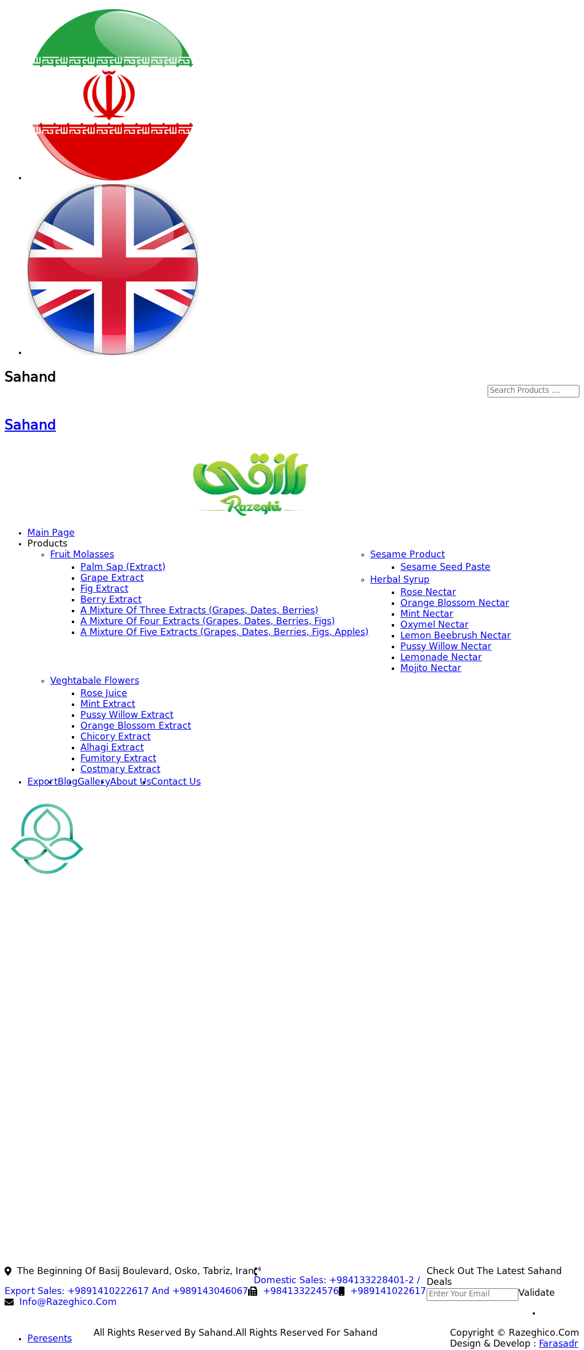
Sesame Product (407, 555)
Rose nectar (428, 592)
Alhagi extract (112, 748)
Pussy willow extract (126, 715)
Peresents (49, 1339)
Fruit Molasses (82, 555)
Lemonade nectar (441, 657)
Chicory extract (115, 737)
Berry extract (110, 600)
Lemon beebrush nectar (455, 636)
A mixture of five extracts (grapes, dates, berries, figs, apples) (224, 632)
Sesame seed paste (445, 567)
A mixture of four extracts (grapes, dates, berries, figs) (207, 621)
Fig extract (104, 589)
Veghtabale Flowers (94, 681)
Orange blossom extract (135, 726)
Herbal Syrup (399, 580)
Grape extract (112, 578)
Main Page (51, 533)
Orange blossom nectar (454, 603)
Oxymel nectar (434, 625)
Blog (68, 782)
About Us (130, 782)
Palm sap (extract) (122, 567)
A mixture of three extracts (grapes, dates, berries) (199, 611)
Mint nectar (426, 614)
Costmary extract (120, 769)
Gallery (94, 782)
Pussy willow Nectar (446, 647)
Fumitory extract (118, 759)
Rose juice (103, 693)
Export (42, 782)
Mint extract (107, 704)
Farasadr (558, 1344)
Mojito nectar (430, 668)
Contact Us (176, 782)
